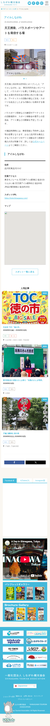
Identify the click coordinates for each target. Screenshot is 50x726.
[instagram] (41, 3)
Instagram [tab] (39, 481)
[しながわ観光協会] (10, 3)
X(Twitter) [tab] (24, 481)
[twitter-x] (37, 3)
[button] (24, 78)
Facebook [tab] (9, 481)
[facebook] (33, 3)
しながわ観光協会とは (14, 696)
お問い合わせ (28, 696)
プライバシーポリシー (25, 699)
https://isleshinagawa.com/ (16, 198)
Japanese (22, 686)
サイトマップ (38, 696)
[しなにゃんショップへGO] (8, 712)
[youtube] (29, 3)
